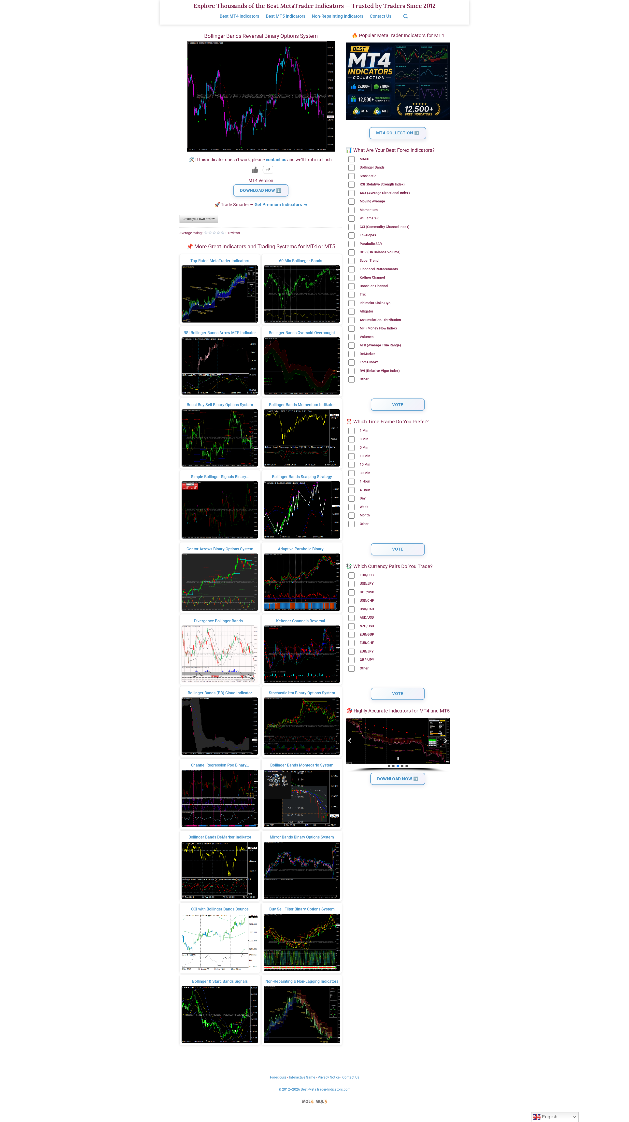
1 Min (364, 430)
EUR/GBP (367, 634)
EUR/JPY (367, 651)
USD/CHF (367, 600)
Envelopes (368, 235)
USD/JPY (367, 584)
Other (364, 379)
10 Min (365, 456)
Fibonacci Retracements (379, 269)
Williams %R (369, 218)
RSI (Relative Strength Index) (382, 184)
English (549, 1116)
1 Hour (365, 481)
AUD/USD (367, 617)
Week (364, 507)
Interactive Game (302, 1077)
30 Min (365, 473)
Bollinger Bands (372, 167)
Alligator (366, 311)
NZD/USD (367, 626)
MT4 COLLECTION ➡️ (398, 132)
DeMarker (367, 354)
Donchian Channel (374, 286)
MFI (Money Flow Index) (378, 328)
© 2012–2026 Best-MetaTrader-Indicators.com (314, 1089)
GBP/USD (367, 592)
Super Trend (369, 260)
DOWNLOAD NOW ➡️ (397, 778)
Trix (363, 294)
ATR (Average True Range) (380, 345)
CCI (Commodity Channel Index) (384, 227)
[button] (350, 741)
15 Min (365, 464)
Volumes (366, 337)
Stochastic (368, 176)
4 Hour (365, 490)
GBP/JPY (367, 660)
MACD (364, 159)
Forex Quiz (278, 1077)
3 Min (364, 439)
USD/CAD (367, 609)
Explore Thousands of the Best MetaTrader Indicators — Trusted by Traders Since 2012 (315, 6)
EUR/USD (367, 575)
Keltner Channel (372, 277)
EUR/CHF (367, 643)
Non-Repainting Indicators (337, 16)
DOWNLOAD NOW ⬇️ (260, 190)
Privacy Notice (329, 1077)
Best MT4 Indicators (239, 16)
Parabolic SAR (371, 244)
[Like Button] (255, 169)
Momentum (369, 210)
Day (363, 498)
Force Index (369, 362)
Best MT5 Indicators (285, 16)
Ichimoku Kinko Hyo (375, 303)
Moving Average (372, 201)
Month (365, 515)
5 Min (364, 447)
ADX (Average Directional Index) (385, 193)
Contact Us (380, 16)
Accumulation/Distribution (380, 320)
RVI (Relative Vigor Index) (380, 371)
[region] (398, 745)
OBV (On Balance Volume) (380, 252)
